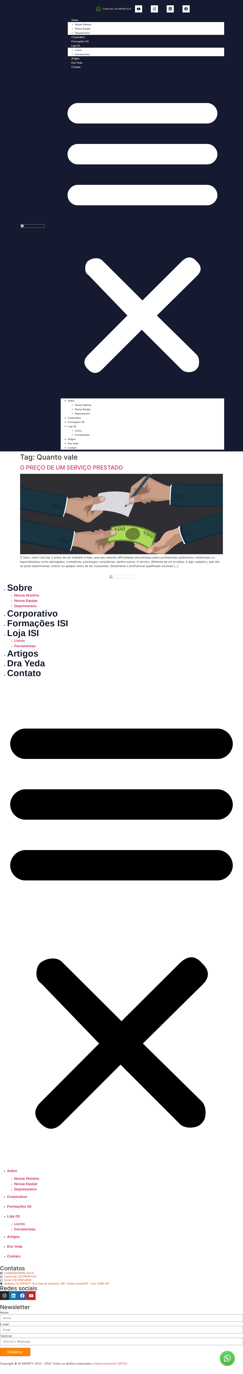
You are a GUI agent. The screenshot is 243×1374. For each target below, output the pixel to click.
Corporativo (78, 37)
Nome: (4, 1312)
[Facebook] (186, 8)
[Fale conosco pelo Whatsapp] (227, 1358)
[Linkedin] (170, 8)
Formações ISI (80, 41)
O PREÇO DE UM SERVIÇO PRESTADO (71, 467)
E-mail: (4, 1324)
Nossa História (83, 24)
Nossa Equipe (83, 28)
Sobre (74, 20)
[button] (142, 233)
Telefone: (6, 1336)
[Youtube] (138, 8)
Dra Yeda (76, 62)
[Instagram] (154, 8)
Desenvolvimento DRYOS (110, 1363)
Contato (75, 66)
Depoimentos (82, 32)
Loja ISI (75, 45)
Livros (78, 50)
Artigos (75, 58)
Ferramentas (82, 54)
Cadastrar (15, 1352)
